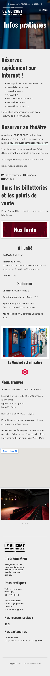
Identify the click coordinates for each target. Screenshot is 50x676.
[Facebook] (6, 624)
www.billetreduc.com (18, 87)
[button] (4, 505)
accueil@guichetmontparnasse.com (28, 143)
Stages (9, 575)
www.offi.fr (12, 95)
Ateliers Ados (12, 572)
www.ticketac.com (17, 102)
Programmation (14, 564)
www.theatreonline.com (20, 98)
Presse (8, 606)
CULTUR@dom (34, 640)
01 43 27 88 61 (21, 135)
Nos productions (14, 567)
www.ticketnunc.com (18, 106)
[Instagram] (9, 624)
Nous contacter (13, 600)
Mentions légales (14, 609)
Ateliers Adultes (14, 569)
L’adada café (11, 637)
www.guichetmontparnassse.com (25, 83)
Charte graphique (14, 603)
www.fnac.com (15, 91)
